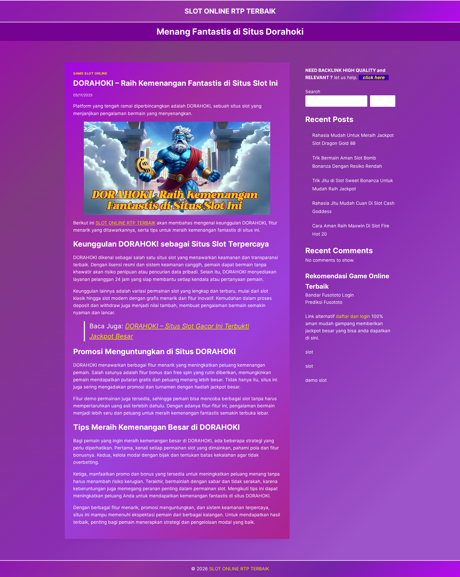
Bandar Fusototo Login (329, 295)
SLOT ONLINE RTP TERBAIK (125, 223)
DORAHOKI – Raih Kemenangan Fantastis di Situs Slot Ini (175, 83)
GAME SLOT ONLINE (90, 73)
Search (312, 91)
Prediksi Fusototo (323, 302)
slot (309, 352)
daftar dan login (353, 316)
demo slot (316, 380)
